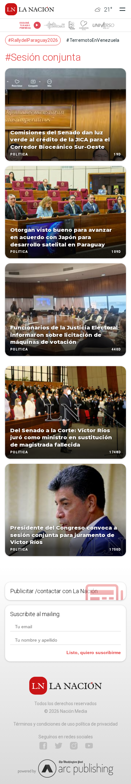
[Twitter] (58, 746)
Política (19, 154)
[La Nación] (29, 9)
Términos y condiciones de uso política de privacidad (65, 724)
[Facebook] (43, 746)
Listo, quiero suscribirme (93, 652)
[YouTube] (89, 746)
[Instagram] (74, 746)
